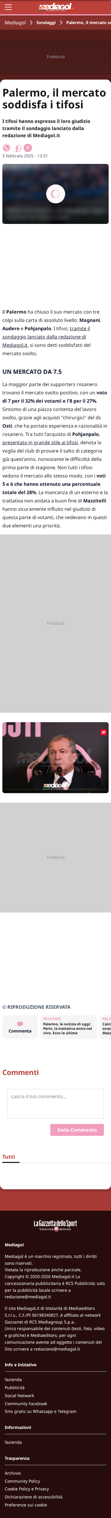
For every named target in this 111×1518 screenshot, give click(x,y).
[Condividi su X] (28, 148)
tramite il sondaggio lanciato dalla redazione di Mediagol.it (46, 336)
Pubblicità (15, 1387)
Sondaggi (46, 22)
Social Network (19, 1395)
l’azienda (13, 1379)
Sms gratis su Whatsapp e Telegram (40, 1411)
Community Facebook (26, 1403)
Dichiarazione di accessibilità (33, 1497)
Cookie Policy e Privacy (27, 1489)
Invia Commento (77, 1130)
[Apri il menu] (8, 7)
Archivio (13, 1473)
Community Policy (22, 1481)
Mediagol (15, 22)
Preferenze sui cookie (26, 1505)
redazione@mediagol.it (28, 1296)
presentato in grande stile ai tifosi (40, 442)
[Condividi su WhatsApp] (6, 148)
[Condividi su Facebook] (17, 148)
